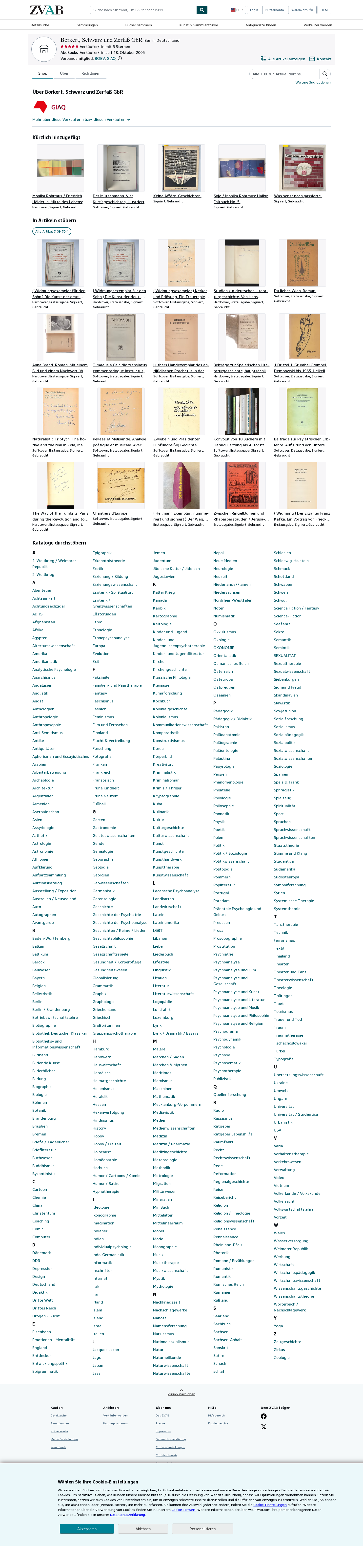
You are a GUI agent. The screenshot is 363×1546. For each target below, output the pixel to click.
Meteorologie (165, 1159)
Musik (158, 1254)
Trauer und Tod (288, 1019)
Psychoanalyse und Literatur (239, 999)
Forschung (102, 748)
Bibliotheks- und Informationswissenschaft (56, 1044)
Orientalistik (224, 655)
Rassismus (223, 1118)
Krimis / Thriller (167, 787)
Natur (158, 1349)
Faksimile (101, 677)
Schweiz (281, 592)
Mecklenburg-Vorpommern (177, 1104)
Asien (37, 819)
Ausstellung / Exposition (54, 890)
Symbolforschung (290, 884)
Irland (98, 1302)
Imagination (103, 1222)
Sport (279, 813)
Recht (218, 1149)
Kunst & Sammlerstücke (199, 25)
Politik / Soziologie (230, 853)
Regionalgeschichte (231, 1181)
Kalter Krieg (164, 592)
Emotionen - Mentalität (53, 1339)
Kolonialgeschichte (170, 708)
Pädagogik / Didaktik (232, 718)
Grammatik (103, 985)
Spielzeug (282, 797)
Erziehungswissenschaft (115, 584)
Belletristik (42, 993)
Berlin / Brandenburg (51, 1009)
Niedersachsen (226, 592)
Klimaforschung (167, 693)
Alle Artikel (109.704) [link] (51, 231)
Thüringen (283, 995)
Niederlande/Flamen (232, 584)
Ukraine (281, 1082)
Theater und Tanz (290, 971)
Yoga (278, 1325)
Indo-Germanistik (108, 1254)
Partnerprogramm (115, 1423)
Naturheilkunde (167, 1357)
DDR (36, 1260)
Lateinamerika (166, 922)
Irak (96, 1286)
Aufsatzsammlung (49, 874)
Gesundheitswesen (110, 969)
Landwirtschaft (167, 906)
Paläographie (225, 742)
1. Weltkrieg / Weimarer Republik (54, 563)
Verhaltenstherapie (291, 1153)
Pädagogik (223, 710)
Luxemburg (163, 1017)
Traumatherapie (288, 1035)
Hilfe (324, 10)
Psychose (221, 1054)
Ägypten (39, 637)
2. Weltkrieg (43, 574)
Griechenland (105, 1009)
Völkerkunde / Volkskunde (297, 1193)
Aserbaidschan (45, 811)
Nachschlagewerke (170, 1309)
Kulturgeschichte (168, 827)
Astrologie (41, 843)
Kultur (158, 819)
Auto (36, 906)
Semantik (282, 639)
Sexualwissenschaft (292, 671)
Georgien (101, 874)
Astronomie (42, 851)
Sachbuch (222, 1323)
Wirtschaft (284, 1264)
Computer (41, 1236)
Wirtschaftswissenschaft (297, 1280)
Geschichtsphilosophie (113, 938)
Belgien (39, 985)
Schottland (284, 576)
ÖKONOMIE (223, 647)
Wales (279, 1232)
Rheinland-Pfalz (227, 1244)
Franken (100, 764)
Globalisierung (106, 977)
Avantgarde (43, 922)
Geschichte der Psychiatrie (117, 914)
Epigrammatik (45, 1371)
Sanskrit (220, 1347)
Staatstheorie (286, 845)
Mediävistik (163, 1112)
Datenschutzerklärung (171, 1439)
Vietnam (281, 1185)
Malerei (159, 1048)
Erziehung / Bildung (110, 576)
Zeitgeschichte (287, 1341)
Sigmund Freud (287, 687)
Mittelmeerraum (168, 1222)
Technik (281, 932)
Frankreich (102, 772)
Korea (158, 748)
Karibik (159, 608)
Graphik (99, 993)
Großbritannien (106, 1025)
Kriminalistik (164, 772)
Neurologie (223, 568)
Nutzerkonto (274, 10)
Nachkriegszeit (166, 1302)
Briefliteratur (44, 1149)
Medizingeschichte (170, 1151)
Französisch (103, 780)
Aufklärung (42, 867)
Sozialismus (284, 726)
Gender (99, 843)
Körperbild (162, 756)
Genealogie (103, 851)
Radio (218, 1110)
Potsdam (221, 900)
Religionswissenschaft (233, 1221)
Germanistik (104, 890)
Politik (218, 845)
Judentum (162, 560)
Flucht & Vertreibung (111, 740)
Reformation (225, 1173)
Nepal (218, 552)
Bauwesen (41, 969)
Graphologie (104, 1001)
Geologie (101, 867)
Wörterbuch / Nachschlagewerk (290, 1307)
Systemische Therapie (294, 900)
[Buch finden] (202, 10)
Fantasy (100, 693)
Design (38, 1276)
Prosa (218, 930)
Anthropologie (45, 716)
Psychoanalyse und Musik (236, 1007)
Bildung (39, 1078)
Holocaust (102, 1151)
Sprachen (282, 821)
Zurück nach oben (181, 1394)
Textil (279, 948)
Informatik (102, 1262)
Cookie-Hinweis (166, 1455)
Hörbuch (100, 1167)
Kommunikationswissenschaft (180, 724)
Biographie (42, 1086)
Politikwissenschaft (231, 861)
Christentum (43, 1213)
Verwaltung (284, 1169)
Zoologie (282, 1357)
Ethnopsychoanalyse (111, 637)
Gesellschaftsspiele (110, 954)
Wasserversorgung (291, 1240)
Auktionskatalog (47, 882)
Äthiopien (40, 859)
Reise (218, 1189)
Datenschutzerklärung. (128, 1514)
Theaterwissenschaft (293, 979)
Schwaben (283, 584)
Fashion (99, 708)
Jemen (159, 552)
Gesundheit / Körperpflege (117, 961)
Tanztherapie (286, 924)
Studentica (284, 861)
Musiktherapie (166, 1262)
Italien (98, 1333)
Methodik (161, 1167)
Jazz (97, 1373)
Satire (218, 1355)
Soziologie (283, 766)
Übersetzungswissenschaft (299, 1074)
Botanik (39, 1110)
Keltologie (162, 623)
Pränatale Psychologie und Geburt (237, 911)
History (99, 1128)
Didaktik (39, 1292)
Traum (280, 1027)
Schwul (280, 600)
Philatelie (221, 789)
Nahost (159, 1317)
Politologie (223, 869)
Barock (38, 961)
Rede (218, 1165)
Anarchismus (44, 677)
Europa (99, 645)
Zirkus (279, 1349)
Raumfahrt (223, 1141)
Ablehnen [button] (143, 1529)
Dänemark (41, 1252)
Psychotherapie (227, 1070)
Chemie (39, 1197)
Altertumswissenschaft (53, 645)
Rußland (220, 1300)
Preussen (221, 922)
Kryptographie (166, 795)
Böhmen (39, 1102)
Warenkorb (58, 1447)
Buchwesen (42, 1157)
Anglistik (40, 693)
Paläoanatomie (227, 734)
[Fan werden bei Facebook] (264, 1416)
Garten (99, 819)
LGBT (158, 930)
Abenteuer (41, 590)
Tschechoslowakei (290, 1043)
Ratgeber (221, 1126)
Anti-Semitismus (47, 732)
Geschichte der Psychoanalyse (120, 922)
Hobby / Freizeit (107, 1143)
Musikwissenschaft (170, 1270)
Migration (162, 1183)
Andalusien (42, 685)
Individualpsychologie (112, 1246)
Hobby (98, 1135)
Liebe (158, 946)
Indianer (100, 1230)
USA (277, 1130)
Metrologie (163, 1175)
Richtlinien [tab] (91, 73)
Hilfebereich (216, 1415)
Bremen (39, 1134)
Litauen (160, 977)
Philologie (222, 797)
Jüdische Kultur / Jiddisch (176, 568)
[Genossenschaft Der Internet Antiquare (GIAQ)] (58, 113)
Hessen (99, 1104)
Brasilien (40, 1126)
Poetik (219, 829)
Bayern (38, 977)
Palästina (221, 758)
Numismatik (224, 615)
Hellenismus (104, 1088)
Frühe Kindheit (106, 787)
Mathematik (164, 1096)
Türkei (279, 1050)
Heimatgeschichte (109, 1080)
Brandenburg (44, 1118)
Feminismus (103, 716)
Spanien (281, 774)
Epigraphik (102, 552)
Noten (218, 608)
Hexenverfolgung (108, 1112)
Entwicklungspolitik (49, 1363)
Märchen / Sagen (168, 1056)
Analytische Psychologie (54, 669)
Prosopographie (227, 938)
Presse (160, 1423)
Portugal (221, 892)
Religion (220, 1205)
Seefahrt (282, 623)
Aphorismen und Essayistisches (60, 756)
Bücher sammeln (138, 25)
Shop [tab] (42, 73)
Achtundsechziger (48, 606)
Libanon (160, 938)
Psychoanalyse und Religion (238, 1023)
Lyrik (157, 1025)
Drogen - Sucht (46, 1315)
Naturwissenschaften (173, 1373)
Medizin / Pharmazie (171, 1143)
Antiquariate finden (261, 25)
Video (279, 1177)
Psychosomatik (227, 1062)
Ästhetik (39, 835)
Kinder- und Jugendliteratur (178, 653)
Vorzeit (280, 1217)
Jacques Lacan (106, 1349)
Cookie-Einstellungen (270, 1504)
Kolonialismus (165, 716)
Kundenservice (218, 1423)
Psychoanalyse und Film (234, 969)
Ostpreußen (224, 687)
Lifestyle (161, 961)
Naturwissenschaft (170, 1365)
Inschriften (103, 1270)
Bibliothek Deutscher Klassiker (59, 1033)
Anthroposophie (46, 724)
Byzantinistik (44, 1173)
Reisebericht (224, 1197)
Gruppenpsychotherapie (114, 1033)
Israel (97, 1325)
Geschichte (103, 906)
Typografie (284, 1058)
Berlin (37, 1001)
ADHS (37, 613)
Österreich (223, 671)
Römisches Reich (228, 1284)
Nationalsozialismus (171, 1341)
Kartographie (165, 615)
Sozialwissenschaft (291, 750)
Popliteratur (224, 884)
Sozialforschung (288, 718)
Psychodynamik (227, 1039)
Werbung (282, 1256)
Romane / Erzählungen (234, 1260)
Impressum (163, 1431)
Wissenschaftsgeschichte (297, 1288)
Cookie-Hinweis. (184, 1509)
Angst (37, 700)
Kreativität (163, 764)
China (37, 1205)
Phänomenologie (228, 782)
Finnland (100, 732)
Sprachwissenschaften (294, 837)
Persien (220, 774)
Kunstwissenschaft (170, 874)
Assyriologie (43, 827)
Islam (97, 1309)
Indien (98, 1238)
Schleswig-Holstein (291, 560)
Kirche (158, 661)
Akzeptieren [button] (87, 1529)
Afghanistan (43, 621)
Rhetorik (221, 1252)
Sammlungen (87, 25)
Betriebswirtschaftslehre (55, 1017)
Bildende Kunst (46, 1062)
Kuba (157, 803)
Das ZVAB (162, 1415)
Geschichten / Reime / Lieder (119, 930)
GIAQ (111, 58)
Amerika (39, 653)
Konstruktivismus (169, 740)
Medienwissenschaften (174, 1128)
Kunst (158, 843)
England (39, 1347)
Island (98, 1317)
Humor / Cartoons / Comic (116, 1175)
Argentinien (43, 795)
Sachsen (220, 1331)
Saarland (221, 1315)
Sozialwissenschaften (293, 758)
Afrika (37, 629)
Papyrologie (224, 766)
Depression (42, 1268)
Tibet (279, 1003)
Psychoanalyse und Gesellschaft (230, 980)
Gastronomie (104, 827)
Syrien (279, 892)
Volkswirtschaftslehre (294, 1209)
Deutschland (43, 1284)
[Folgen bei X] (264, 1427)
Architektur (42, 787)
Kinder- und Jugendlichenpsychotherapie (179, 642)
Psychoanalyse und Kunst (236, 991)
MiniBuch (161, 1207)
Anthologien (43, 708)
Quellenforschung (229, 1094)
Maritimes (162, 1072)
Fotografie (102, 756)
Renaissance (224, 1228)
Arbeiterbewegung (49, 772)
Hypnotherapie (106, 1191)
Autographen (44, 914)
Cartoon (39, 1189)
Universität (284, 1106)
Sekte (279, 631)
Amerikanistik (44, 661)
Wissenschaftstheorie (294, 1296)
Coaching (40, 1221)
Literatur (161, 985)
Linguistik (162, 969)
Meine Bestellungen (64, 1439)
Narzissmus (163, 1333)
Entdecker (41, 1355)
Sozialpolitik (285, 742)
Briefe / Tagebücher (50, 1141)
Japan (98, 1365)
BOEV (100, 58)
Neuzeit (220, 576)
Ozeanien (222, 695)
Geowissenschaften (111, 882)
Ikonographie (104, 1215)
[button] (119, 58)
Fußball (99, 803)
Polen (218, 837)
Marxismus (163, 1080)
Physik (219, 821)
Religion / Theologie (231, 1213)
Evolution (101, 653)
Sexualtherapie (287, 663)
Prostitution (224, 946)
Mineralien (162, 1199)
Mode (158, 1238)
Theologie (283, 987)
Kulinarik (161, 811)
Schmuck (282, 568)
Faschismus (103, 700)
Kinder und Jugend (170, 631)
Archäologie (43, 780)
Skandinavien (286, 695)
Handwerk (102, 1056)
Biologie (39, 1094)
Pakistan (221, 726)
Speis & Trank (286, 782)
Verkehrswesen (287, 1161)
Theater (281, 963)
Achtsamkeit (43, 598)
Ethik (97, 621)
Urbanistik (283, 1122)
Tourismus (283, 1011)
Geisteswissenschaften (114, 835)
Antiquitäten (44, 748)
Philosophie (223, 805)
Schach (219, 1363)
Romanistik (223, 1268)
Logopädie (162, 1001)
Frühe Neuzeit (105, 795)
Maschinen (162, 1088)
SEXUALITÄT (285, 655)
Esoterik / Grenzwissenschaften (112, 603)
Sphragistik (284, 789)
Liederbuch (163, 954)
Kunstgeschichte (168, 851)
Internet (100, 1278)
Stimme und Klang (290, 853)
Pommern (222, 876)
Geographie (103, 859)
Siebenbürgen (286, 679)
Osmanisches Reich (231, 663)
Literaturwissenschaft (173, 993)
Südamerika (284, 869)
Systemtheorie (287, 908)
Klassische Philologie (172, 677)
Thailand (282, 956)
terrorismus (284, 940)
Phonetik (221, 813)
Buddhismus (43, 1165)
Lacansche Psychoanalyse (176, 890)
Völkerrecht (284, 1201)
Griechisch (102, 1017)
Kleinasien (162, 685)
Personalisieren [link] (203, 1528)
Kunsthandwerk (167, 859)
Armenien (41, 803)
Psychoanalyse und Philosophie (241, 1015)
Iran (96, 1294)
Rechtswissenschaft (231, 1157)
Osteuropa (223, 679)
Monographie (165, 1246)
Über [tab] (64, 73)
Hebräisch (102, 1072)
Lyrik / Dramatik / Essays (176, 1033)
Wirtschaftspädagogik (294, 1272)
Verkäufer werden (318, 25)
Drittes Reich (44, 1308)
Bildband (40, 1054)
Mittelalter (163, 1215)
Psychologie (224, 1047)
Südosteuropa (286, 876)
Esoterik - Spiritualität (113, 592)
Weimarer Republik (291, 1248)
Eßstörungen (104, 613)
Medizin (160, 1135)
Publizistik (222, 1078)
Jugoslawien (164, 576)
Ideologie (101, 1207)
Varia (278, 1145)
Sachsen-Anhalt (227, 1339)
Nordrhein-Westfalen (232, 600)
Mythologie (163, 1286)
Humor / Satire (106, 1183)
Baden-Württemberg (51, 938)
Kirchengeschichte (170, 669)
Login (254, 10)
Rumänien (222, 1292)
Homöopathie (105, 1159)
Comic (37, 1228)
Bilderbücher (43, 1070)
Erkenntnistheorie (109, 560)
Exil (96, 661)
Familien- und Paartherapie (117, 685)
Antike (38, 740)
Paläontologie (225, 750)
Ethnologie (102, 629)
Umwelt (281, 1090)
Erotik (98, 568)
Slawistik (282, 702)
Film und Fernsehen (110, 724)
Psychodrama (225, 1031)
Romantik (222, 1276)
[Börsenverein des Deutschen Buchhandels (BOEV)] (40, 113)
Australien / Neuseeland (54, 898)
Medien (159, 1120)
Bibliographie (44, 1025)
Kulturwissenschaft (171, 835)
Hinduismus (103, 1120)
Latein (158, 914)
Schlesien (282, 552)
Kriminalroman (166, 780)
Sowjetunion (285, 710)
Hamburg (101, 1048)
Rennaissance (225, 1236)
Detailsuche (40, 25)
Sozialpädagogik (289, 734)
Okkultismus (224, 631)
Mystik (159, 1278)
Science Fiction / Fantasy (296, 608)
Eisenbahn (41, 1331)
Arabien (39, 764)
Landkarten (163, 898)
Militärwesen (165, 1191)
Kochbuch (162, 700)
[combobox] (143, 10)
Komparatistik (166, 732)
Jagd (97, 1357)
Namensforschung (170, 1325)
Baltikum (40, 954)
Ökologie (221, 639)
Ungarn (280, 1098)
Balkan (38, 946)
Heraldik (100, 1096)
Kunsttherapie (166, 867)
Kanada (160, 600)
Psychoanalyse (226, 961)
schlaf (219, 1371)
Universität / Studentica (296, 1114)
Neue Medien (225, 560)
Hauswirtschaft (107, 1064)
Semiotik (282, 647)
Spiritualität (285, 805)
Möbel (158, 1230)
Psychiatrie (223, 954)
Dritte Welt (42, 1300)
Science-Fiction (288, 615)
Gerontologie (104, 898)
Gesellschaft (104, 946)
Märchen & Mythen (170, 1064)
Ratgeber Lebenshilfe (233, 1134)
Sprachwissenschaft (292, 829)
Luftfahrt (162, 1009)
